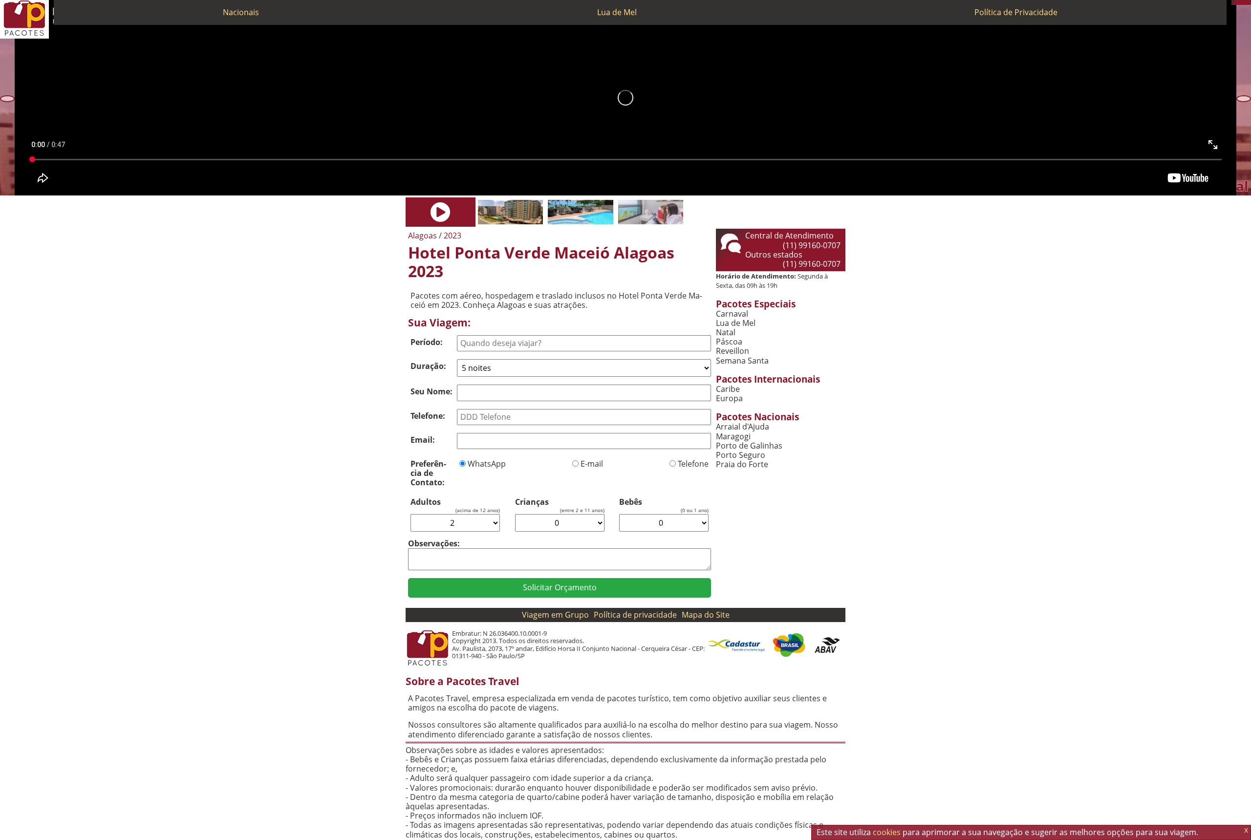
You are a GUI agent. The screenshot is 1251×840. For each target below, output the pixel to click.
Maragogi (733, 436)
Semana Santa (742, 361)
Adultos (425, 502)
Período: (426, 342)
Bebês (630, 502)
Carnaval (732, 314)
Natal (725, 332)
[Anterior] (7, 98)
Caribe (728, 389)
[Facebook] (1248, 2)
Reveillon (732, 351)
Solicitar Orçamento (560, 587)
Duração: (428, 366)
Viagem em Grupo (555, 614)
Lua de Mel (617, 12)
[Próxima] (1243, 98)
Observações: (434, 543)
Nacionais (241, 12)
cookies (887, 832)
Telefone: (427, 415)
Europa (729, 398)
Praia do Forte (742, 464)
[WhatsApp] (1238, 2)
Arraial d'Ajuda (742, 426)
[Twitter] (1243, 2)
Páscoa (729, 341)
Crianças (532, 502)
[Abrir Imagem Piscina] (580, 212)
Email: (422, 439)
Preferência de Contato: (428, 473)
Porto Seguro (740, 455)
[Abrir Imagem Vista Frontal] (510, 212)
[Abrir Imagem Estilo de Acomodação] (650, 212)
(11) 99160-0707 (812, 245)
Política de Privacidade (1015, 12)
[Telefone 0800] (1233, 2)
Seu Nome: (431, 391)
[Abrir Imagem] (440, 212)
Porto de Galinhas (749, 446)
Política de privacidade (635, 614)
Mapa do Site (706, 614)
